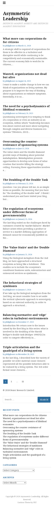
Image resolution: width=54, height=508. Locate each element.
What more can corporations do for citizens (25, 415)
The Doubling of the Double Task (25, 179)
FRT (35, 502)
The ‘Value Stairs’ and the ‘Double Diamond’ (25, 443)
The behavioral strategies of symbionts (22, 446)
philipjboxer (10, 46)
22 (23, 381)
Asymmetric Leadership (16, 16)
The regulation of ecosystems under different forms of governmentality (23, 212)
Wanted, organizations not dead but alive (24, 418)
